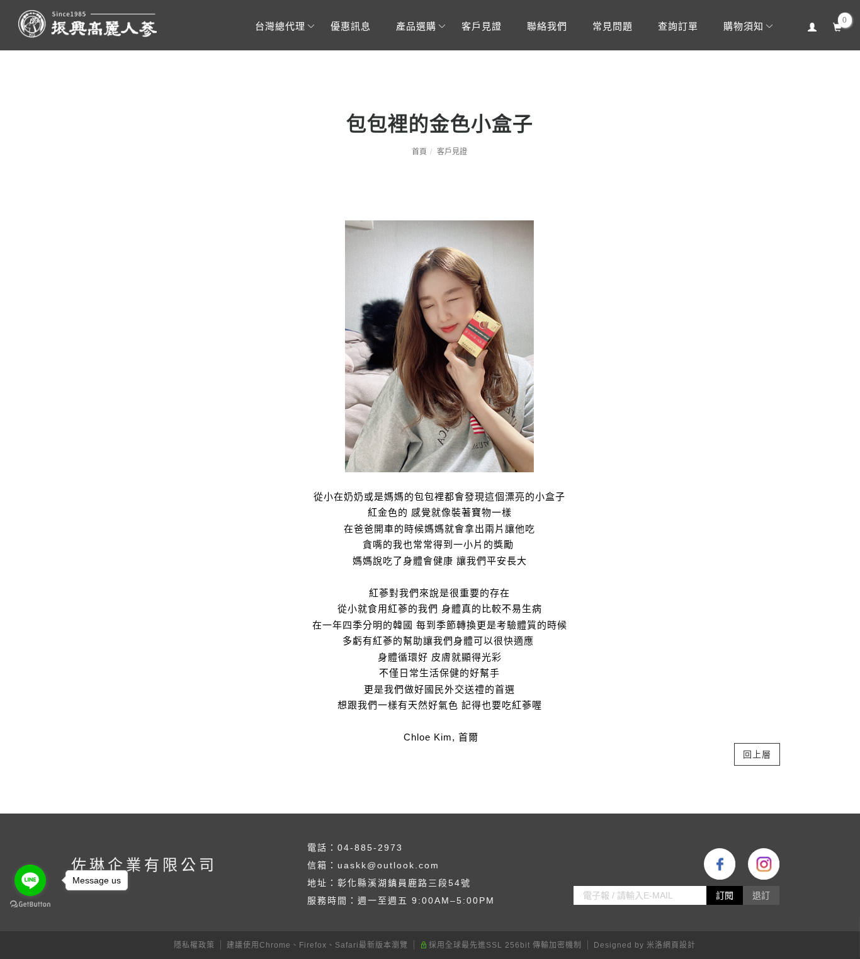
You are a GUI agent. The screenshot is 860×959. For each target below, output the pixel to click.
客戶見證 (481, 26)
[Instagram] (757, 864)
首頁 (419, 151)
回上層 (757, 754)
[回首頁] (87, 23)
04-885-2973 (370, 848)
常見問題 (612, 26)
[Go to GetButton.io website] (30, 904)
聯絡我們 (546, 26)
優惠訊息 (350, 26)
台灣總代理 (279, 26)
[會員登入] (812, 25)
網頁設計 (679, 945)
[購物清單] (837, 25)
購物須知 (743, 26)
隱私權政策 (194, 945)
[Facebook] (713, 864)
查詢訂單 (677, 26)
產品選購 (415, 26)
